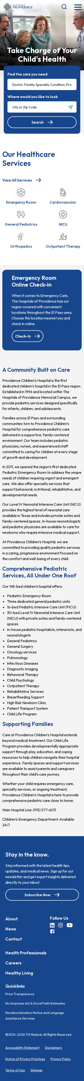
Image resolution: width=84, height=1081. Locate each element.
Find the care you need (27, 74)
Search (38, 122)
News (10, 928)
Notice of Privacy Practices (25, 1059)
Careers (13, 962)
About (11, 918)
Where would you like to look (32, 96)
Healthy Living (19, 972)
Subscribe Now (37, 894)
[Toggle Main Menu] (78, 7)
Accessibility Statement (22, 1048)
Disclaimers (53, 1048)
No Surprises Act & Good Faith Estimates (35, 1003)
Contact (13, 938)
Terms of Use (15, 1070)
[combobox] (42, 84)
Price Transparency (19, 994)
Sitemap (36, 1070)
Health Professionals (25, 952)
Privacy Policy (61, 1059)
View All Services (17, 180)
